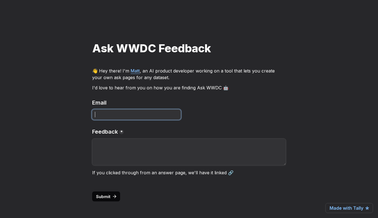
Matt (135, 71)
